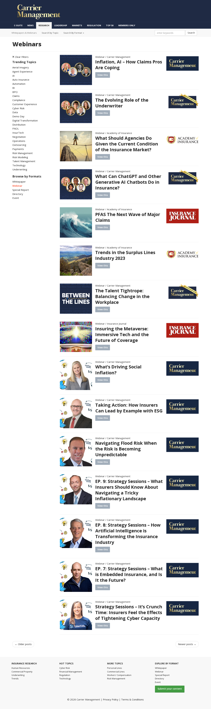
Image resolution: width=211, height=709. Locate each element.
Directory (17, 194)
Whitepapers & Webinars (24, 32)
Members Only (126, 25)
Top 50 (109, 25)
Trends (15, 678)
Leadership (60, 25)
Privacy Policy (110, 699)
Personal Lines (114, 667)
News (30, 25)
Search (191, 32)
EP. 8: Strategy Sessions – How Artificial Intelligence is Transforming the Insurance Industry (128, 533)
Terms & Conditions (132, 699)
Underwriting (19, 169)
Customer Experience (24, 104)
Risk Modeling (20, 157)
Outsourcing (19, 144)
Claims (16, 96)
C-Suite (18, 25)
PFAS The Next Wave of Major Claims (127, 217)
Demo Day (18, 116)
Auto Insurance (20, 79)
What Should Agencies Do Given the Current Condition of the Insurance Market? (126, 144)
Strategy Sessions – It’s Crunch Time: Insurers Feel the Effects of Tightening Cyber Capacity (128, 612)
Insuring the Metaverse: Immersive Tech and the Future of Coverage (122, 334)
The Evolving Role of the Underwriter (121, 103)
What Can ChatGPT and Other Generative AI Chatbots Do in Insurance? (128, 182)
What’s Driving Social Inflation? (118, 370)
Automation (18, 83)
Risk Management (22, 153)
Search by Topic (50, 32)
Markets (77, 25)
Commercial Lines (116, 671)
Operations (18, 141)
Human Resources (21, 667)
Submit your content (170, 688)
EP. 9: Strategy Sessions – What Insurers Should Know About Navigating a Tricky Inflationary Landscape (129, 490)
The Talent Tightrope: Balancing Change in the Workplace (122, 296)
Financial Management (70, 671)
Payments (18, 149)
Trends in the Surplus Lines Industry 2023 (125, 255)
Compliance (18, 100)
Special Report (20, 189)
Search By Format (72, 32)
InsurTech (18, 132)
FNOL (15, 128)
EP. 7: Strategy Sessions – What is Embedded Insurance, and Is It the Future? (129, 574)
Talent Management (23, 161)
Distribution (19, 124)
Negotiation (19, 136)
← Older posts (23, 644)
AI (13, 75)
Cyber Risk (18, 108)
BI (13, 87)
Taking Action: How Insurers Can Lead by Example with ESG (129, 408)
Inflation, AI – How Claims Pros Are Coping (128, 65)
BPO (15, 92)
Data (15, 112)
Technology (19, 165)
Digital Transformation (25, 120)
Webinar (17, 185)
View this (102, 74)
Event (15, 198)
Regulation (94, 25)
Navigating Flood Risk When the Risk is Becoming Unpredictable (126, 449)
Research (44, 25)
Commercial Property (22, 671)
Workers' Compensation (119, 675)
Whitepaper (19, 181)
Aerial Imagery (20, 67)
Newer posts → (187, 644)
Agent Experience (22, 71)
